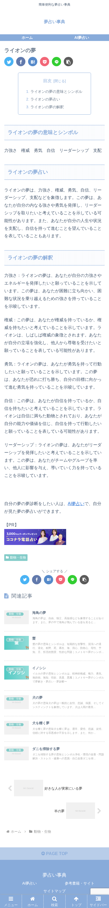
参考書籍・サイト (79, 883)
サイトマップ (54, 891)
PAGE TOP (56, 853)
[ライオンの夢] (32, 61)
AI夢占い (76, 503)
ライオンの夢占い (45, 99)
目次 (47, 80)
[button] (68, 61)
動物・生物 (18, 557)
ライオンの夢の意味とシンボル (56, 91)
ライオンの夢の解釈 (47, 107)
